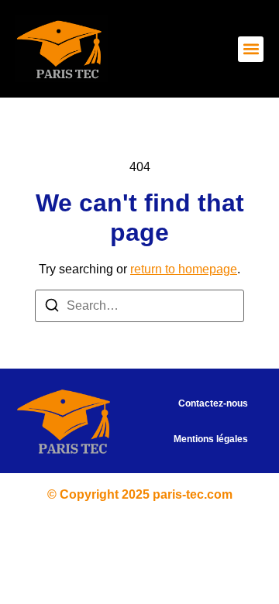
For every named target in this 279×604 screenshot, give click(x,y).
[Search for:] (139, 306)
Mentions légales (211, 439)
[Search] (52, 307)
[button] (251, 49)
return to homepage (183, 269)
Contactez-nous (213, 403)
